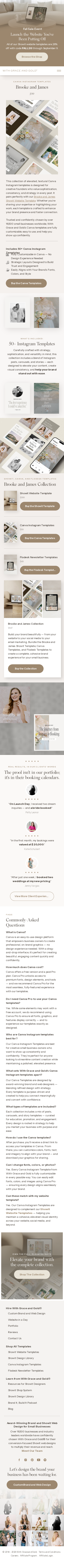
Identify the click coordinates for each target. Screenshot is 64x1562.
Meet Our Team (32, 1450)
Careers (14, 1555)
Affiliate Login (46, 1555)
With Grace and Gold (26, 1552)
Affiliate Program (28, 1555)
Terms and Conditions (49, 1552)
